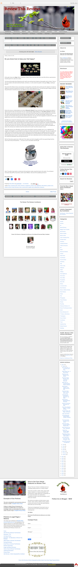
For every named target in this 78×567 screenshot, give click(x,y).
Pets (29, 45)
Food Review (62, 257)
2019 (62, 466)
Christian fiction (63, 239)
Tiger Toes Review (65, 413)
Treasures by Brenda (63, 31)
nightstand (39, 185)
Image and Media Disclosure (10, 547)
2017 (62, 470)
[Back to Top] (76, 564)
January (64, 454)
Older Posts (53, 191)
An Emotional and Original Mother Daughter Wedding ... (66, 417)
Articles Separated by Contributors (28, 196)
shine (20, 187)
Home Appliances (63, 273)
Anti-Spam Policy (7, 536)
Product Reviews (8, 45)
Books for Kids (63, 235)
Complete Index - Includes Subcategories (42, 196)
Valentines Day (63, 324)
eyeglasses (27, 185)
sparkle (30, 187)
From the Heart (48, 45)
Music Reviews (63, 291)
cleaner (18, 185)
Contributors (64, 57)
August (64, 366)
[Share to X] (32, 183)
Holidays (25, 45)
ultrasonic (42, 187)
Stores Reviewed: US (64, 311)
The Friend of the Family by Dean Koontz (65, 421)
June (64, 446)
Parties (61, 293)
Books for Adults (63, 233)
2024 (62, 458)
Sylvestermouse (17, 31)
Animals (61, 221)
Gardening (62, 261)
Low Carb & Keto (63, 285)
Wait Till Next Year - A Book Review (69, 92)
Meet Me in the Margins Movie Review (69, 96)
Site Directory (25, 560)
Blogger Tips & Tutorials (64, 229)
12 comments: (26, 183)
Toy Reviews (15, 45)
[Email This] (31, 183)
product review (8, 187)
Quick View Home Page (17, 196)
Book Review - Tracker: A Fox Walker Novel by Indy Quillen (69, 112)
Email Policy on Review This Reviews (12, 543)
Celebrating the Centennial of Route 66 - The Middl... (65, 396)
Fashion (61, 253)
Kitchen (61, 283)
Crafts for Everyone (64, 245)
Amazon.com (68, 355)
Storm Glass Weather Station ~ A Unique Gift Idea (66, 408)
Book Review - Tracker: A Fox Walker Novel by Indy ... (65, 388)
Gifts (61, 263)
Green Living (62, 265)
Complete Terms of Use (17, 503)
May (63, 447)
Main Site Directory (8, 196)
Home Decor (62, 275)
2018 (62, 468)
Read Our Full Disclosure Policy (66, 358)
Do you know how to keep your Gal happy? (20, 59)
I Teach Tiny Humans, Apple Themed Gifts (65, 431)
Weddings (62, 328)
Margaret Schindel (16, 33)
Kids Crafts (62, 281)
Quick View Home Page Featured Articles (50, 560)
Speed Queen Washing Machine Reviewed (66, 400)
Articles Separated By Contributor (58, 33)
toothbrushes (37, 187)
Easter (61, 249)
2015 (62, 473)
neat (35, 185)
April (63, 449)
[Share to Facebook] (33, 183)
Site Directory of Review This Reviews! (12, 532)
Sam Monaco (32, 33)
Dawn (29, 31)
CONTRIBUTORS (8, 31)
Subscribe (66, 161)
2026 (62, 364)
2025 (62, 456)
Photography (62, 297)
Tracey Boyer (39, 33)
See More (7, 47)
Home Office (62, 277)
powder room (50, 185)
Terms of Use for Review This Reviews (12, 548)
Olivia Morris (49, 31)
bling (9, 185)
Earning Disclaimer (8, 542)
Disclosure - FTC (7, 534)
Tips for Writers (41, 45)
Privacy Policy (7, 552)
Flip (37, 184)
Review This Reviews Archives (66, 307)
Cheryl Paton (47, 33)
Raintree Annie (25, 33)
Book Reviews (63, 231)
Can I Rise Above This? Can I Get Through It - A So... (66, 438)
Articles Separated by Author (34, 560)
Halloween (62, 267)
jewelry (32, 185)
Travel (61, 322)
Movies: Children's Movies (65, 289)
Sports (33, 45)
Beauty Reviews (8, 40)
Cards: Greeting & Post (64, 237)
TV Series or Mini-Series (65, 313)
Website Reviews (63, 326)
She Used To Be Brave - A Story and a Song (69, 116)
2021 (62, 463)
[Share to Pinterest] (34, 183)
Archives (61, 223)
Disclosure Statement (52, 564)
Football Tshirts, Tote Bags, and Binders (66, 411)
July (63, 444)
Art (60, 225)
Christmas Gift (14, 185)
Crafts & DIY (20, 45)
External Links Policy (8, 545)
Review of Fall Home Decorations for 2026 (66, 404)
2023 (62, 459)
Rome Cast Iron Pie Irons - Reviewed (66, 428)
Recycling (62, 303)
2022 (62, 461)
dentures (23, 185)
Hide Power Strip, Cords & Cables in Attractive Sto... (66, 424)
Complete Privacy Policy (19, 510)
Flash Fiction (62, 255)
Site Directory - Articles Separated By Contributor (14, 553)
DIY (61, 247)
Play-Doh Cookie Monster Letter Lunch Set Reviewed (69, 102)
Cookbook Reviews (64, 243)
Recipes (61, 301)
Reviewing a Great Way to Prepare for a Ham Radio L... (66, 434)
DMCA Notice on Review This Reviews (12, 540)
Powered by (63, 164)
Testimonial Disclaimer (8, 550)
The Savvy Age (8, 33)
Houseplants (62, 279)
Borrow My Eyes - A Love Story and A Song (69, 87)
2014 (62, 475)
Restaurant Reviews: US (65, 305)
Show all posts (38, 51)
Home (27, 191)
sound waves (25, 187)
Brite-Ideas (43, 31)
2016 (62, 471)
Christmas (62, 241)
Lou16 (55, 31)
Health (36, 45)
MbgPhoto (24, 31)
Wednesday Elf (35, 31)
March (64, 451)
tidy (33, 187)
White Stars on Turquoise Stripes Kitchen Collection (69, 107)
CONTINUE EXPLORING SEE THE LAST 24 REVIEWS (66, 121)
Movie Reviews (63, 287)
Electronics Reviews (64, 251)
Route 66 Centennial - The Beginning (66, 442)
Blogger (50, 563)
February (64, 452)
